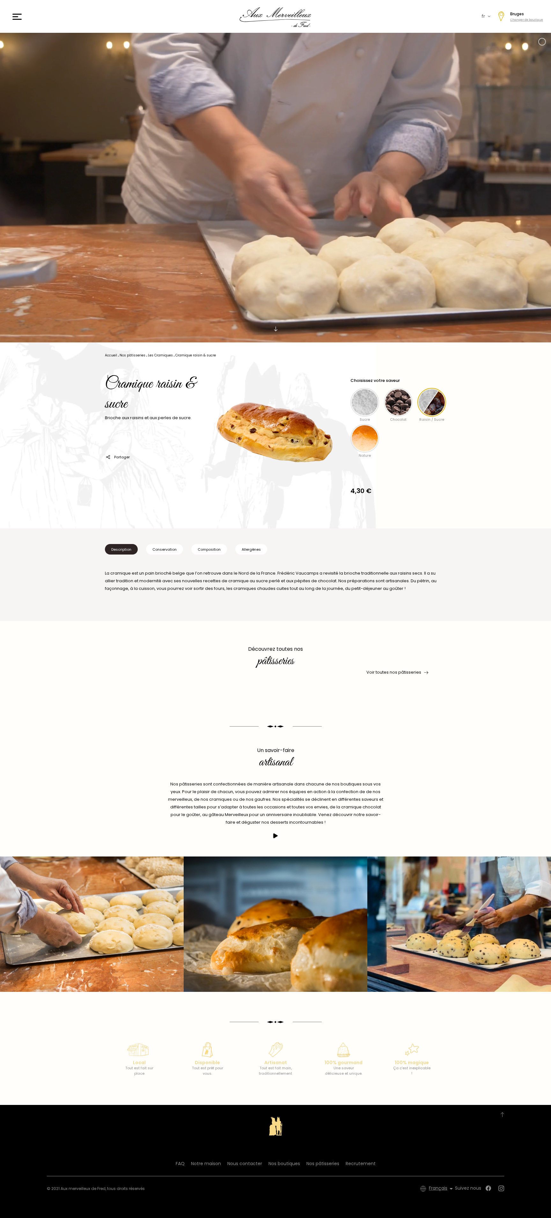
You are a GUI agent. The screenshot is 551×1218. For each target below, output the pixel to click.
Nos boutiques (284, 1163)
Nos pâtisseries (322, 1163)
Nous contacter (244, 1163)
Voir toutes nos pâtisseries (393, 672)
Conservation (164, 549)
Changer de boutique (526, 20)
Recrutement (361, 1163)
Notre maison (206, 1163)
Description (121, 549)
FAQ (180, 1163)
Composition (209, 549)
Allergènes (251, 549)
